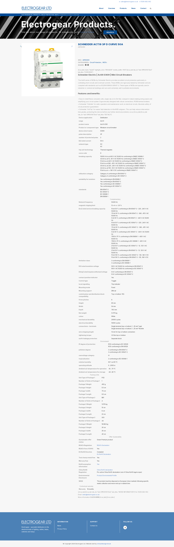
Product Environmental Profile (107, 475)
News (59, 525)
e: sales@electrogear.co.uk (128, 1)
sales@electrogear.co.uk (90, 494)
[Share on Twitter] (85, 65)
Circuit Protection (47, 14)
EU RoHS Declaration (104, 454)
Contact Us (93, 525)
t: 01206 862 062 (145, 1)
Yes (98, 464)
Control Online (87, 32)
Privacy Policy (62, 529)
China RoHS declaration (105, 470)
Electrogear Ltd (27, 14)
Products (36, 14)
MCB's (56, 14)
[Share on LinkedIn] (88, 65)
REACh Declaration (103, 445)
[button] (71, 46)
